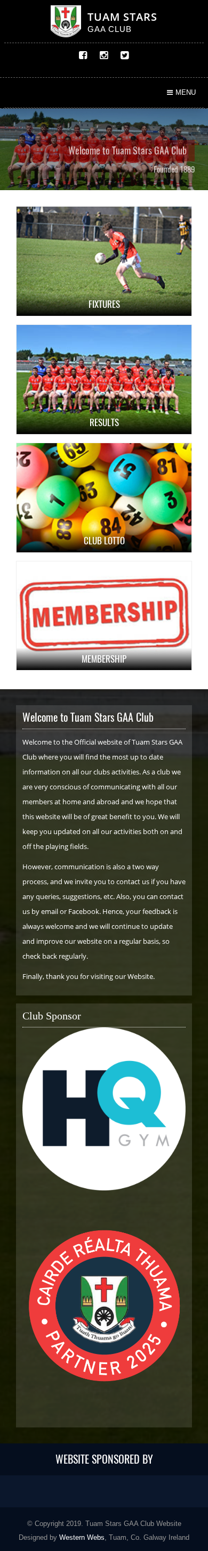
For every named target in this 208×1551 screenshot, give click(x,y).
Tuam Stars (122, 17)
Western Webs (82, 1537)
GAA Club (109, 29)
